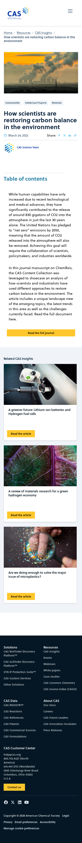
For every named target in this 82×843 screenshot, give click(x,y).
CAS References (14, 718)
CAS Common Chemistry (59, 683)
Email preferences (26, 822)
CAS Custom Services (17, 678)
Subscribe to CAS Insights (41, 645)
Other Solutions (14, 684)
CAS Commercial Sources (20, 730)
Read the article (21, 434)
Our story (49, 705)
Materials (57, 102)
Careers (48, 711)
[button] (70, 13)
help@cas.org (12, 754)
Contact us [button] (14, 787)
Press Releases (52, 730)
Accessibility (47, 822)
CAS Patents (11, 724)
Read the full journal (41, 333)
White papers (51, 670)
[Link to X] (64, 135)
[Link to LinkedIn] (70, 135)
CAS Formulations (15, 736)
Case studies (51, 677)
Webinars (49, 664)
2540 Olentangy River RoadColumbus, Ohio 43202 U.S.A (21, 774)
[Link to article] (75, 135)
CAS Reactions (13, 711)
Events (47, 658)
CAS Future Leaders (55, 718)
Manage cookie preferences (21, 828)
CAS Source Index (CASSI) (60, 689)
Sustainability (12, 102)
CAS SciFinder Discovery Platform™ (19, 664)
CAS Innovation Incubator (59, 724)
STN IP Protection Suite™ (20, 672)
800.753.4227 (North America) (16, 760)
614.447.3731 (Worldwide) (19, 766)
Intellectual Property (36, 102)
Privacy (8, 822)
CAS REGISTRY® (13, 705)
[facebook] (59, 135)
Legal (65, 816)
